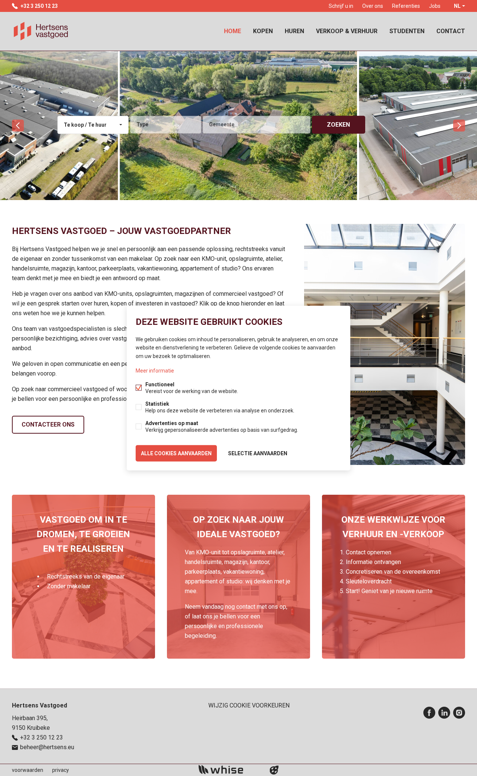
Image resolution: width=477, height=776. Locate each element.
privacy (60, 770)
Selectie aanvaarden (257, 453)
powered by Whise (230, 769)
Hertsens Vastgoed (39, 705)
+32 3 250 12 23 (39, 6)
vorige (18, 126)
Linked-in (444, 713)
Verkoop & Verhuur (347, 31)
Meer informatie (155, 370)
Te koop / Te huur (85, 125)
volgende (459, 126)
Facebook (429, 713)
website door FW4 (274, 770)
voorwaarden (27, 770)
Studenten (406, 31)
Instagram (459, 713)
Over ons (372, 6)
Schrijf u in (341, 6)
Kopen (263, 31)
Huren (294, 31)
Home (232, 31)
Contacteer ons (48, 424)
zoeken (338, 124)
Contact (450, 31)
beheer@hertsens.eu (47, 747)
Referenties (406, 6)
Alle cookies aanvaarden (176, 453)
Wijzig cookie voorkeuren (249, 705)
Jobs (434, 6)
